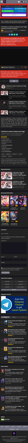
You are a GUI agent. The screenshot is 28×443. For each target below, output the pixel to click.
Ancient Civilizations (23, 332)
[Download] (25, 67)
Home (2, 426)
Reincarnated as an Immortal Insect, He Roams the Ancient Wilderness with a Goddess (14, 388)
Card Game (18, 399)
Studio (7, 284)
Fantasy (9, 156)
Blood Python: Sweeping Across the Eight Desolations (14, 370)
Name (3, 256)
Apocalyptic (15, 342)
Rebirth (14, 373)
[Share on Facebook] (10, 34)
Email (16, 256)
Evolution (18, 380)
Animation (13, 409)
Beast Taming (15, 390)
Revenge (17, 373)
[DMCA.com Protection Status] (5, 420)
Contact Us (7, 426)
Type (6, 287)
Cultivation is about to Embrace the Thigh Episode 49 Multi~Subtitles (19, 183)
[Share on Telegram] (17, 34)
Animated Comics (22, 341)
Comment (4, 240)
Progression (18, 401)
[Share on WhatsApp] (14, 34)
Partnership (7, 391)
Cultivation (4, 156)
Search (14, 289)
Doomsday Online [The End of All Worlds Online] (15, 339)
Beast (24, 350)
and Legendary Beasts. (19, 334)
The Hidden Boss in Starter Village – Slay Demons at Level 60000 (14, 407)
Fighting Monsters (22, 360)
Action (3, 154)
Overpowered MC (15, 381)
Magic (11, 401)
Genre (7, 281)
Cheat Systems (21, 342)
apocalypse (10, 342)
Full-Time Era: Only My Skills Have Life (14, 379)
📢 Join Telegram (20, 8)
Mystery (10, 381)
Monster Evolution (8, 373)
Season (20, 281)
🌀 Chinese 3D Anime (7, 8)
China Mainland (9, 145)
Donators (13, 426)
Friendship (7, 401)
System (21, 373)
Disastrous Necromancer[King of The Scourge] (16, 321)
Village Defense (23, 410)
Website (3, 262)
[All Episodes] (14, 81)
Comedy (20, 154)
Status (20, 284)
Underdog (19, 391)
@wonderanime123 (11, 44)
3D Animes (19, 426)
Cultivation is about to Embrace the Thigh (16, 86)
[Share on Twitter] (12, 34)
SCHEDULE (25, 426)
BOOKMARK (11, 429)
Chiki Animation (8, 151)
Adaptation (8, 154)
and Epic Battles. (11, 334)
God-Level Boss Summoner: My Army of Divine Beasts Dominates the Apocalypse (17, 357)
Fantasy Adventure (15, 360)
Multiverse (7, 410)
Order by (20, 287)
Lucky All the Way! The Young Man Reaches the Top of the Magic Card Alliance (16, 397)
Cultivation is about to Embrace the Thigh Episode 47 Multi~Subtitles (19, 174)
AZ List (17, 429)
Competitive (18, 325)
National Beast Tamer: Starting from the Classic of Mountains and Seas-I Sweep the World (16, 330)
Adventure (15, 154)
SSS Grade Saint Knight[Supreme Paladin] (15, 348)
